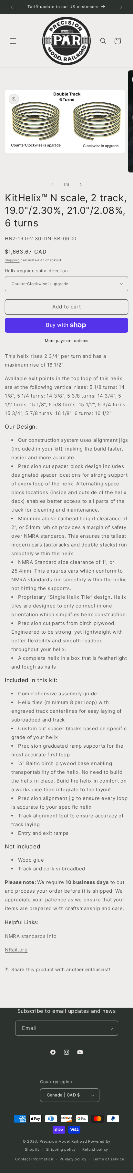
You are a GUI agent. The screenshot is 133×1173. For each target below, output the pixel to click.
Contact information (34, 1159)
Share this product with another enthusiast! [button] (60, 969)
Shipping (12, 260)
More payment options (66, 340)
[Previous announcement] (12, 7)
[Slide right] (81, 184)
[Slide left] (52, 184)
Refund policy (95, 1149)
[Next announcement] (121, 7)
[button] (13, 41)
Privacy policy (73, 1159)
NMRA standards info (30, 936)
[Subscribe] (111, 1028)
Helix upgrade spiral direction (36, 270)
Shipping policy (61, 1149)
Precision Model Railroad (63, 1141)
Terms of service (108, 1159)
